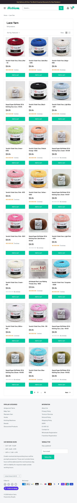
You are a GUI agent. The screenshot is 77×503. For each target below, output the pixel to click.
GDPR (43, 423)
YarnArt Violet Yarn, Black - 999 (37, 105)
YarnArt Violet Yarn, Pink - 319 (38, 326)
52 (45, 392)
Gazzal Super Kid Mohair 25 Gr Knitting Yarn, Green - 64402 (61, 371)
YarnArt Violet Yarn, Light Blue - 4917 (61, 105)
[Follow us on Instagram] (8, 484)
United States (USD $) (11, 476)
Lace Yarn (12, 15)
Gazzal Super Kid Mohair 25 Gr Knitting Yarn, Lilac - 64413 (61, 327)
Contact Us (45, 429)
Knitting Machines (10, 420)
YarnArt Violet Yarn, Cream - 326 (14, 283)
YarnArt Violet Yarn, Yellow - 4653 (37, 193)
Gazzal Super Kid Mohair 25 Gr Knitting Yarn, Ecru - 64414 (15, 105)
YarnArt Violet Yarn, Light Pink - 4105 (61, 237)
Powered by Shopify (9, 497)
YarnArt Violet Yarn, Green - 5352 (14, 149)
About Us (45, 408)
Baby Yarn (7, 411)
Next (66, 392)
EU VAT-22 (45, 426)
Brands (6, 423)
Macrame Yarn (8, 414)
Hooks (6, 417)
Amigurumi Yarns (9, 408)
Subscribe (48, 457)
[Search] (61, 8)
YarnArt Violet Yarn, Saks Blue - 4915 (38, 62)
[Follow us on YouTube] (15, 484)
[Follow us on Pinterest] (12, 484)
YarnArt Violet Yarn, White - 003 (14, 327)
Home (5, 15)
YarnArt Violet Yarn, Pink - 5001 (15, 236)
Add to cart (15, 75)
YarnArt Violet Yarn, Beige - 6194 (60, 62)
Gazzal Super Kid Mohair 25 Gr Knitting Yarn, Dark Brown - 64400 (38, 238)
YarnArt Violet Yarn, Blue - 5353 (37, 371)
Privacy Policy (46, 411)
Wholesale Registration (49, 432)
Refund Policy (46, 417)
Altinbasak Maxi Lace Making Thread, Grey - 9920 (38, 282)
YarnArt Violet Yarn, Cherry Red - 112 (15, 62)
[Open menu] (5, 8)
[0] (72, 8)
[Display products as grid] (66, 32)
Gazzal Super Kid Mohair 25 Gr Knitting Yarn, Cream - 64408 (61, 149)
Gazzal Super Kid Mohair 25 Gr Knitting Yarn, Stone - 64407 (61, 193)
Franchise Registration (49, 435)
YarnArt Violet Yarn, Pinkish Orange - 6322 (37, 149)
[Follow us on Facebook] (5, 484)
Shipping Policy (47, 420)
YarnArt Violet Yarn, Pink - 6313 (15, 192)
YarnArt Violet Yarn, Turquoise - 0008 (61, 283)
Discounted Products (11, 426)
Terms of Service (47, 414)
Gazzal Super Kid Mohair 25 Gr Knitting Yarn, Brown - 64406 (15, 371)
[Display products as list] (69, 32)
